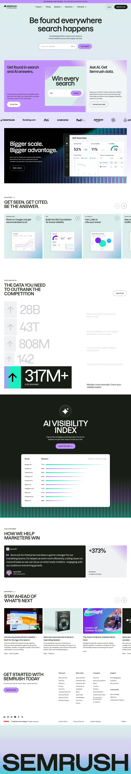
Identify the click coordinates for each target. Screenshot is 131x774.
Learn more (120, 293)
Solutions (57, 7)
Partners (95, 689)
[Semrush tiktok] (11, 717)
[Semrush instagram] (8, 717)
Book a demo (17, 168)
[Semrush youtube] (15, 717)
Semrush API (114, 683)
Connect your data (98, 104)
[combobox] (55, 46)
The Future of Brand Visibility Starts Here (99, 638)
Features (61, 680)
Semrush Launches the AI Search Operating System (58, 638)
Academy (113, 680)
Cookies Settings (95, 721)
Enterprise (80, 7)
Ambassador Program (117, 700)
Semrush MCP (80, 678)
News (95, 683)
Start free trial (11, 690)
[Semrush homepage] (10, 7)
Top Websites (80, 697)
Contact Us (96, 702)
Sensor (78, 703)
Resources (68, 7)
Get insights (85, 46)
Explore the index (64, 446)
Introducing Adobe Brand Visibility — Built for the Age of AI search (20, 638)
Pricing (48, 7)
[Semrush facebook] (18, 717)
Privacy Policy (63, 721)
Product (38, 7)
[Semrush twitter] (22, 717)
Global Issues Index (99, 695)
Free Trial (62, 689)
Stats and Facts (63, 697)
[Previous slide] (117, 206)
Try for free (14, 104)
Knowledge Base (115, 678)
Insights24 (79, 689)
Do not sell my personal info (97, 698)
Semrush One (63, 678)
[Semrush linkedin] (4, 717)
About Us (96, 678)
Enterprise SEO (80, 680)
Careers (95, 686)
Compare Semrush (65, 692)
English (123, 721)
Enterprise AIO (80, 683)
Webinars (113, 697)
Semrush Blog (114, 694)
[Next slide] (124, 206)
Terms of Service (79, 721)
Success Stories (64, 695)
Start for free (120, 7)
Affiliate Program (64, 700)
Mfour (78, 692)
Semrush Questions (99, 680)
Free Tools (79, 700)
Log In (109, 7)
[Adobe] (6, 721)
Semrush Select (98, 692)
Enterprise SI (80, 686)
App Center (79, 695)
